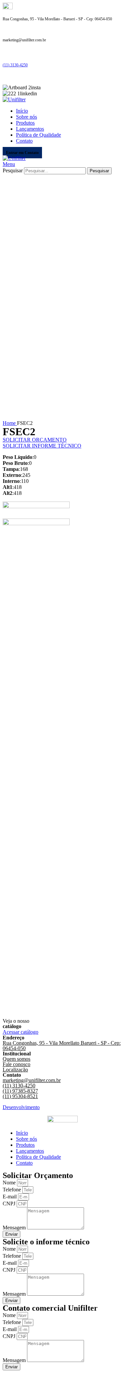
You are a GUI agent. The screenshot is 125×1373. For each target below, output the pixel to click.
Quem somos (16, 1059)
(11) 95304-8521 (20, 1096)
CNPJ (10, 1203)
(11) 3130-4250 (15, 65)
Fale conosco (16, 1064)
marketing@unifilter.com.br (32, 1080)
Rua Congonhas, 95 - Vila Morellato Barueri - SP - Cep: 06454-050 (62, 1045)
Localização (15, 1069)
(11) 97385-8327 (20, 1091)
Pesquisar (13, 170)
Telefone (12, 1189)
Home (10, 423)
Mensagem (15, 1227)
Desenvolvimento (21, 1107)
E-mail (10, 1196)
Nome (10, 1182)
